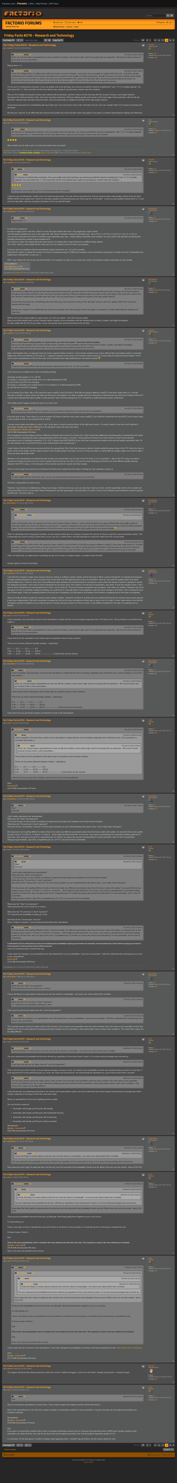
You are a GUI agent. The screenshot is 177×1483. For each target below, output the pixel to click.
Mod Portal (41, 3)
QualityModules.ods (12, 267)
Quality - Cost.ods (15, 1128)
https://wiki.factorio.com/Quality (129, 1348)
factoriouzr (152, 570)
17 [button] (163, 40)
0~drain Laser (86, 153)
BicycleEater (19, 55)
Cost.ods (11, 786)
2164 (155, 129)
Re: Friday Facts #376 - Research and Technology (29, 45)
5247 (155, 53)
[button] (143, 40)
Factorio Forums (23, 23)
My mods (6, 151)
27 (154, 621)
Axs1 (150, 612)
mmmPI (151, 44)
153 (154, 217)
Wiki (31, 3)
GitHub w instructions (47, 153)
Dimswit (151, 1366)
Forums (22, 3)
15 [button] (155, 40)
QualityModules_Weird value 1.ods (22, 429)
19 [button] (170, 40)
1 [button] (150, 40)
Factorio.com (8, 3)
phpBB (82, 1460)
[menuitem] (70, 22)
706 (154, 579)
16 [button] (159, 40)
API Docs (54, 3)
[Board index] (24, 13)
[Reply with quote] (143, 45)
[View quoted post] (30, 54)
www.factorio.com (12, 26)
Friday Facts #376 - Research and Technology (39, 35)
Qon (150, 120)
